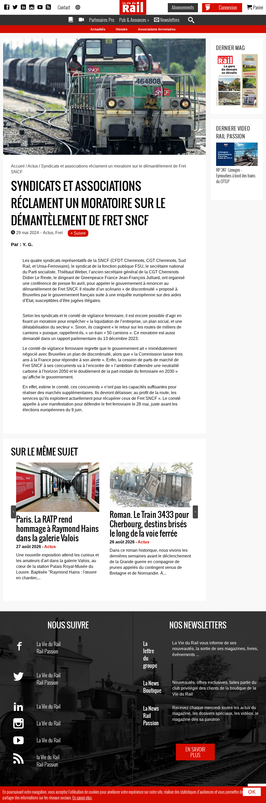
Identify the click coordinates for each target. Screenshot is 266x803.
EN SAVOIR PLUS (195, 752)
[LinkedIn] (23, 7)
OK (252, 792)
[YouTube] (40, 7)
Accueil (18, 166)
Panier (257, 7)
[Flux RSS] (48, 7)
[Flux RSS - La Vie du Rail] (25, 767)
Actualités (97, 29)
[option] (57, 523)
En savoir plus (82, 797)
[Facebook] (6, 7)
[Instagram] (31, 7)
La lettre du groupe (150, 655)
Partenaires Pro (101, 19)
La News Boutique (152, 687)
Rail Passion (47, 651)
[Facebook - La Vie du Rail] (25, 654)
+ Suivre (78, 233)
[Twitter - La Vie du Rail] (25, 685)
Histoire (122, 29)
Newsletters (169, 19)
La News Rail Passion (151, 716)
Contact (64, 7)
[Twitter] (15, 7)
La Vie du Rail (49, 644)
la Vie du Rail (48, 757)
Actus (33, 166)
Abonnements (183, 7)
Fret (59, 232)
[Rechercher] (193, 20)
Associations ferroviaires (157, 29)
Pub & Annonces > (134, 19)
